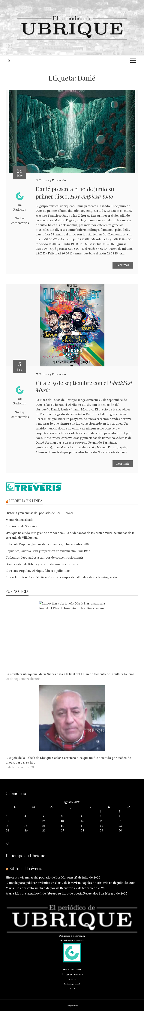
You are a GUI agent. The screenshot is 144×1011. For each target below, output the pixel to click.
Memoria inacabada (19, 519)
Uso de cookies (72, 989)
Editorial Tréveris (25, 868)
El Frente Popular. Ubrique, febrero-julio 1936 (38, 570)
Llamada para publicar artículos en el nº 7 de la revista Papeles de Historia (57, 883)
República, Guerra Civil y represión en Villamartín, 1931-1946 (48, 551)
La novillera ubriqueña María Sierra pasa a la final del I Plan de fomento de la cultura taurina (70, 674)
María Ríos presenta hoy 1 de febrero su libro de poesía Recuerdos (52, 893)
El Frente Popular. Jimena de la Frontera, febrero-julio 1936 (47, 544)
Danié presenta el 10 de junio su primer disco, (75, 192)
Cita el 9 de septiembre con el (84, 386)
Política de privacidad (72, 984)
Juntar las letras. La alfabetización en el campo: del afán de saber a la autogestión (61, 577)
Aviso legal (72, 979)
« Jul (8, 843)
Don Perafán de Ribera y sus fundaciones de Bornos (42, 564)
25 (26, 830)
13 (62, 821)
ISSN (64, 969)
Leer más (122, 265)
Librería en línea (26, 500)
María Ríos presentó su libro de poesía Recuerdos (40, 888)
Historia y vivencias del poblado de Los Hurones (40, 513)
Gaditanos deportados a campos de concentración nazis (44, 557)
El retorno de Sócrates (21, 526)
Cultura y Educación (52, 180)
